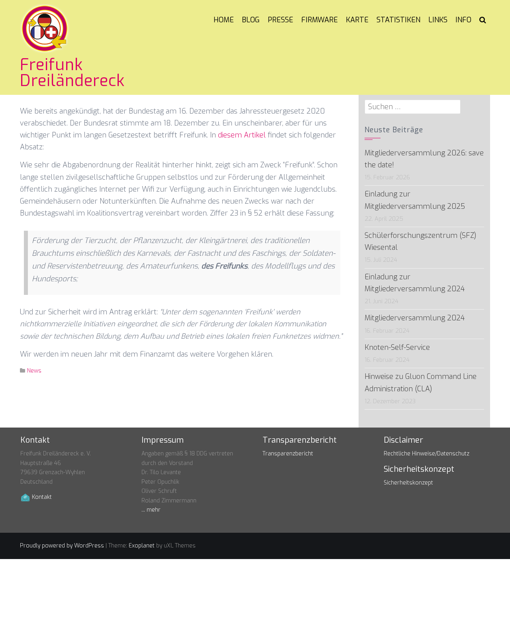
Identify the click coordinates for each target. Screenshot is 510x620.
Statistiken (398, 20)
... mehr (151, 510)
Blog (251, 20)
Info (463, 20)
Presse (280, 20)
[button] (482, 20)
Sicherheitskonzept (408, 483)
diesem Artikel (242, 135)
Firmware (319, 20)
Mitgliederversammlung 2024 (415, 318)
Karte (357, 20)
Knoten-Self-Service (397, 347)
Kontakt (42, 497)
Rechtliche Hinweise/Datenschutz (426, 453)
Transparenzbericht (288, 453)
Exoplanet (142, 545)
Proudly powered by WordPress (62, 545)
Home (224, 20)
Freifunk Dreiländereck (72, 72)
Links (437, 20)
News (34, 371)
